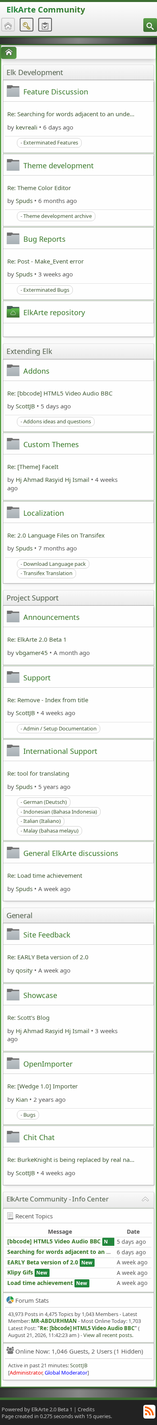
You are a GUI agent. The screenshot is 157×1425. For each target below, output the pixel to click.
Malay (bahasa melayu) (50, 830)
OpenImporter (47, 1064)
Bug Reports (44, 239)
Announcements (51, 617)
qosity (24, 970)
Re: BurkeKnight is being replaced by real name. (71, 1159)
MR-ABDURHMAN (54, 1321)
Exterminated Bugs (46, 289)
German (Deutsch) (45, 802)
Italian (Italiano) (42, 820)
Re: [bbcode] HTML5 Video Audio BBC (59, 393)
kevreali (26, 127)
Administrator (26, 1372)
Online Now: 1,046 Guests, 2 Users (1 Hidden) (79, 1351)
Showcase (40, 995)
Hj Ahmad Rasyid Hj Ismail (52, 479)
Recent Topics (34, 1216)
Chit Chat (39, 1137)
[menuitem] (150, 25)
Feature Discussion (55, 91)
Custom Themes (51, 444)
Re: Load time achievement (44, 875)
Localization (43, 513)
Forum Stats (32, 1300)
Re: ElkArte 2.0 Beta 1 (37, 639)
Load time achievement (40, 1283)
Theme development (58, 165)
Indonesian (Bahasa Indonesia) (60, 811)
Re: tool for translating (38, 773)
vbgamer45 (32, 653)
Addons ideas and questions (57, 421)
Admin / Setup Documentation (60, 728)
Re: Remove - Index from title (47, 700)
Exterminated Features (50, 142)
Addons (36, 371)
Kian (22, 1099)
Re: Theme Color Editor (39, 188)
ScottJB (25, 406)
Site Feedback (46, 935)
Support (37, 677)
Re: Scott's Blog (28, 1017)
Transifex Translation (47, 573)
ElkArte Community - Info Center (57, 1198)
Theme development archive (57, 216)
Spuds (24, 201)
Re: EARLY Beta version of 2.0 (48, 957)
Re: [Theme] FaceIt (32, 466)
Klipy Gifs (20, 1272)
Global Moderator (66, 1372)
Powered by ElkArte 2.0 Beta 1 (37, 1409)
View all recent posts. (108, 1335)
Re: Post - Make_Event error (45, 261)
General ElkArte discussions (70, 853)
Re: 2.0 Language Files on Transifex (56, 535)
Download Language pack (54, 563)
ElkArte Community (45, 9)
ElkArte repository (54, 312)
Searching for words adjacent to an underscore (72, 1252)
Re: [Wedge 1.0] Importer (42, 1086)
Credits (86, 1409)
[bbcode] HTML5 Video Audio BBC (54, 1241)
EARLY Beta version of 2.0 (43, 1262)
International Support (60, 751)
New (109, 1241)
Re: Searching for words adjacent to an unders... (71, 114)
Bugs (29, 1114)
